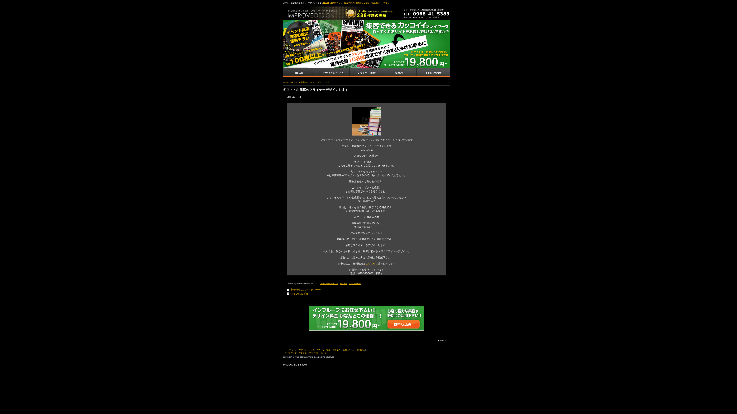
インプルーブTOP (299, 72)
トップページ (291, 350)
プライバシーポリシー (318, 353)
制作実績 (343, 284)
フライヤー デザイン (329, 284)
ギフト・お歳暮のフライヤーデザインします (310, 82)
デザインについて (306, 350)
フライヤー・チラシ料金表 (399, 72)
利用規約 (361, 350)
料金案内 (336, 350)
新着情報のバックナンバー (306, 289)
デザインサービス (332, 72)
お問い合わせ (433, 72)
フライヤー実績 (323, 350)
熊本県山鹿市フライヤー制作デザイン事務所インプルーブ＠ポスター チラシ (356, 3)
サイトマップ (291, 353)
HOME (286, 82)
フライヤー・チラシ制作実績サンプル (366, 72)
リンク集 (303, 353)
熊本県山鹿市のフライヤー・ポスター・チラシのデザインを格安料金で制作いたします (323, 12)
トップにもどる (299, 293)
